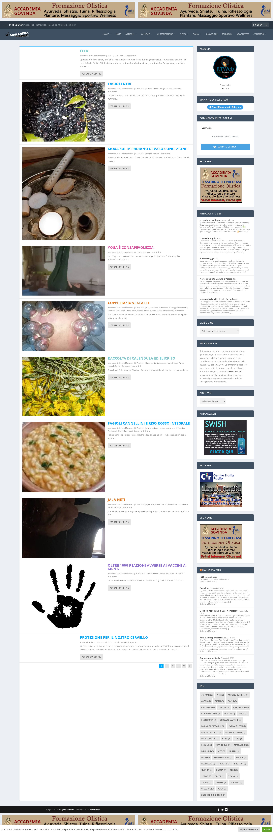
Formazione (163, 307)
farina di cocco (211, 732)
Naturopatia (161, 363)
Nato (205, 757)
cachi (232, 701)
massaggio (241, 745)
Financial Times (235, 732)
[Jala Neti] (63, 528)
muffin (234, 751)
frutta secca (209, 738)
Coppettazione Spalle (129, 302)
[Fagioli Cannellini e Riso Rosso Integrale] (63, 457)
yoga (222, 788)
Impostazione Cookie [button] (249, 829)
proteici (240, 763)
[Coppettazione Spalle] (63, 326)
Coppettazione (152, 307)
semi (234, 770)
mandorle (223, 745)
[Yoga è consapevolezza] (63, 271)
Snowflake (212, 34)
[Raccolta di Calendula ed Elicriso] (63, 386)
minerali (207, 751)
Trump (206, 782)
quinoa (206, 770)
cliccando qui (235, 371)
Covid (149, 573)
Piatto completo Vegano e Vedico (216, 278)
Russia (221, 770)
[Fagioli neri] (63, 112)
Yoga (148, 252)
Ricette (136, 431)
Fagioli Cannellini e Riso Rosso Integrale (149, 423)
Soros (206, 776)
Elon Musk (208, 720)
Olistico (145, 34)
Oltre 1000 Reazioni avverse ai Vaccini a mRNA (147, 567)
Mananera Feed (211, 570)
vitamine (207, 788)
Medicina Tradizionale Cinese (119, 310)
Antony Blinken (238, 694)
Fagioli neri (119, 83)
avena (206, 701)
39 (184, 666)
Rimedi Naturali (174, 504)
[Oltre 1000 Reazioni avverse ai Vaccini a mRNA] (63, 597)
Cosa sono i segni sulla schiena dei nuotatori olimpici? (50, 24)
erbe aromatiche (230, 720)
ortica (241, 757)
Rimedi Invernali (150, 310)
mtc (221, 751)
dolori (229, 713)
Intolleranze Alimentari (168, 428)
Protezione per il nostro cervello (114, 637)
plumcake (208, 763)
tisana (233, 776)
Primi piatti (128, 431)
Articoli (129, 34)
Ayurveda (150, 504)
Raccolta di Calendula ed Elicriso (141, 358)
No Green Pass (223, 757)
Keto (238, 738)
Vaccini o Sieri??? (176, 573)
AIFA (220, 694)
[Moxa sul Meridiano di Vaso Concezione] (63, 193)
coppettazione (210, 713)
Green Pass (164, 573)
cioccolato (241, 707)
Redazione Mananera (97, 55)
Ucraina (236, 782)
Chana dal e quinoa (209, 238)
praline (224, 763)
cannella (208, 707)
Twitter (220, 782)
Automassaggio (207, 258)
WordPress (95, 809)
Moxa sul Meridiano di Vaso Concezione (147, 148)
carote (224, 707)
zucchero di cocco (213, 795)
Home (106, 34)
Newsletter (242, 34)
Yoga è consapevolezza (131, 247)
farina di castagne (212, 726)
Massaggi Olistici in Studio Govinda (217, 299)
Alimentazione (165, 34)
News (183, 34)
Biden (219, 701)
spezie (219, 776)
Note (118, 34)
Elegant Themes (66, 809)
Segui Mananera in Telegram (227, 107)
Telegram (227, 34)
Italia (196, 34)
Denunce (156, 573)
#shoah (207, 694)
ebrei (243, 713)
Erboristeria (151, 363)
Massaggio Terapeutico (178, 307)
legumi (206, 745)
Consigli (162, 88)
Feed (84, 50)
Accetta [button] (267, 829)
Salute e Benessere (173, 88)
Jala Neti (116, 499)
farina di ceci (237, 726)
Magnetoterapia (152, 153)
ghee (226, 738)
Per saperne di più (91, 73)
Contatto (258, 34)
